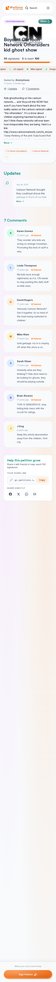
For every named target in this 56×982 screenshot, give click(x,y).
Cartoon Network (40, 151)
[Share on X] (18, 494)
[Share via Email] (34, 494)
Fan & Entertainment (15, 21)
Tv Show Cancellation (16, 151)
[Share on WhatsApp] (26, 494)
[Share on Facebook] (10, 494)
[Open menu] (48, 8)
